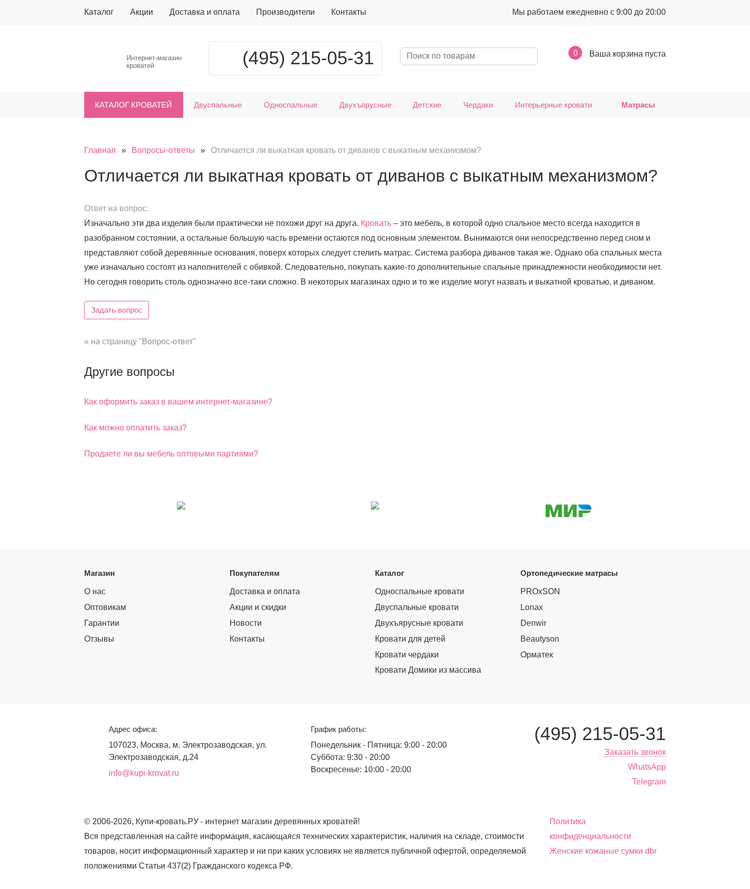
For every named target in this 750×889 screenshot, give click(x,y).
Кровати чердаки (407, 654)
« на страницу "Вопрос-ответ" (140, 341)
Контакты (348, 12)
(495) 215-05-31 (308, 57)
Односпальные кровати (419, 591)
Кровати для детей (410, 638)
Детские (427, 104)
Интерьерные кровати (553, 104)
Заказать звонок (635, 752)
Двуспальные (218, 104)
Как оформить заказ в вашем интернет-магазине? (178, 401)
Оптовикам (105, 607)
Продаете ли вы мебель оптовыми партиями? (171, 453)
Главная (100, 150)
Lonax (531, 607)
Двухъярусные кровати (419, 623)
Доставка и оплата (204, 12)
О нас (95, 591)
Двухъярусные (365, 104)
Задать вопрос (116, 310)
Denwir (533, 623)
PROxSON (540, 591)
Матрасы (638, 104)
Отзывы (99, 638)
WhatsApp (647, 767)
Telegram (649, 781)
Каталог (99, 12)
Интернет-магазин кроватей (154, 62)
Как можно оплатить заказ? (135, 427)
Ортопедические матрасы (569, 573)
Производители (285, 12)
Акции (141, 12)
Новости (246, 623)
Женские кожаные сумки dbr (603, 851)
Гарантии (101, 623)
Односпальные (290, 104)
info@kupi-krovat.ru (144, 773)
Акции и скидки (258, 607)
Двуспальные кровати (417, 607)
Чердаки (478, 104)
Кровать (376, 223)
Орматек (536, 654)
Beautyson (539, 638)
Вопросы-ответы (163, 150)
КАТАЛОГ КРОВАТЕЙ (133, 104)
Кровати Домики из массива (428, 670)
